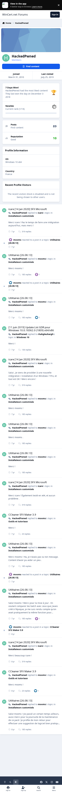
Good (13, 139)
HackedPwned (19, 212)
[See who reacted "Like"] (36, 317)
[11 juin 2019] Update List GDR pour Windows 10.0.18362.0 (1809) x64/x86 (31, 329)
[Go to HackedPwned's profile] (4, 210)
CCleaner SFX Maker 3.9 (22, 514)
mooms (17, 239)
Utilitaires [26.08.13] (20, 255)
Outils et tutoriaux (18, 521)
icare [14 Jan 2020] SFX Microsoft (27, 209)
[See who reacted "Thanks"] (36, 274)
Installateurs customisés (21, 215)
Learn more (6, 5)
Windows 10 (23, 337)
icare (40, 212)
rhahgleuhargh (45, 334)
